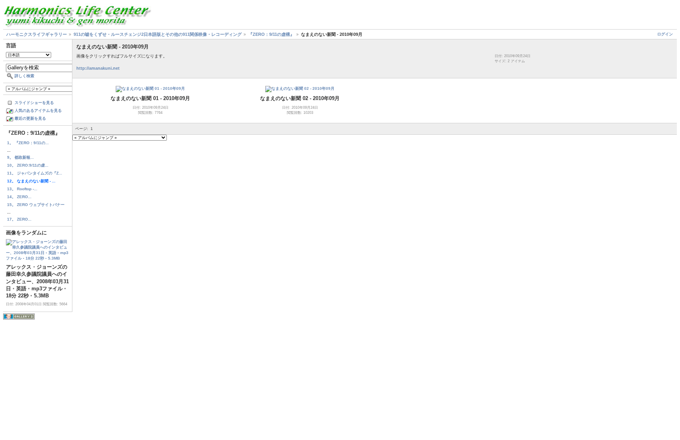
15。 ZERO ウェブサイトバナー (36, 204)
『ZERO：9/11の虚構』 (271, 34)
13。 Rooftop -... (22, 189)
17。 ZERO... (19, 219)
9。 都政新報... (20, 157)
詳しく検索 (24, 76)
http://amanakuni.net (98, 68)
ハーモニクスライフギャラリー (36, 34)
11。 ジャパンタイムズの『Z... (34, 173)
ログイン (665, 34)
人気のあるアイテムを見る (38, 110)
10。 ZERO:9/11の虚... (27, 165)
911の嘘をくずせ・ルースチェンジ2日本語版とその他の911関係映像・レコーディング (158, 34)
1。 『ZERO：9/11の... (28, 143)
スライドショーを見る (34, 102)
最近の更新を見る (30, 118)
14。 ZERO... (19, 197)
